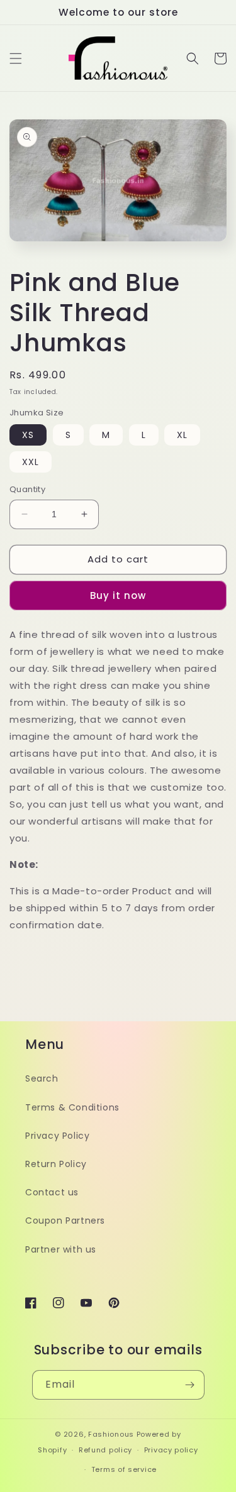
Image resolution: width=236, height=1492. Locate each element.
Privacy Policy (57, 1135)
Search (42, 1078)
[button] (16, 58)
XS (28, 435)
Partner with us (60, 1249)
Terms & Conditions (72, 1107)
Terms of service (124, 1469)
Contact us (52, 1192)
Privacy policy (171, 1450)
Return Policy (56, 1164)
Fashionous (111, 1434)
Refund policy (105, 1450)
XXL (30, 462)
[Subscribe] (190, 1385)
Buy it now (118, 595)
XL (182, 435)
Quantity (27, 489)
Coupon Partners (65, 1220)
